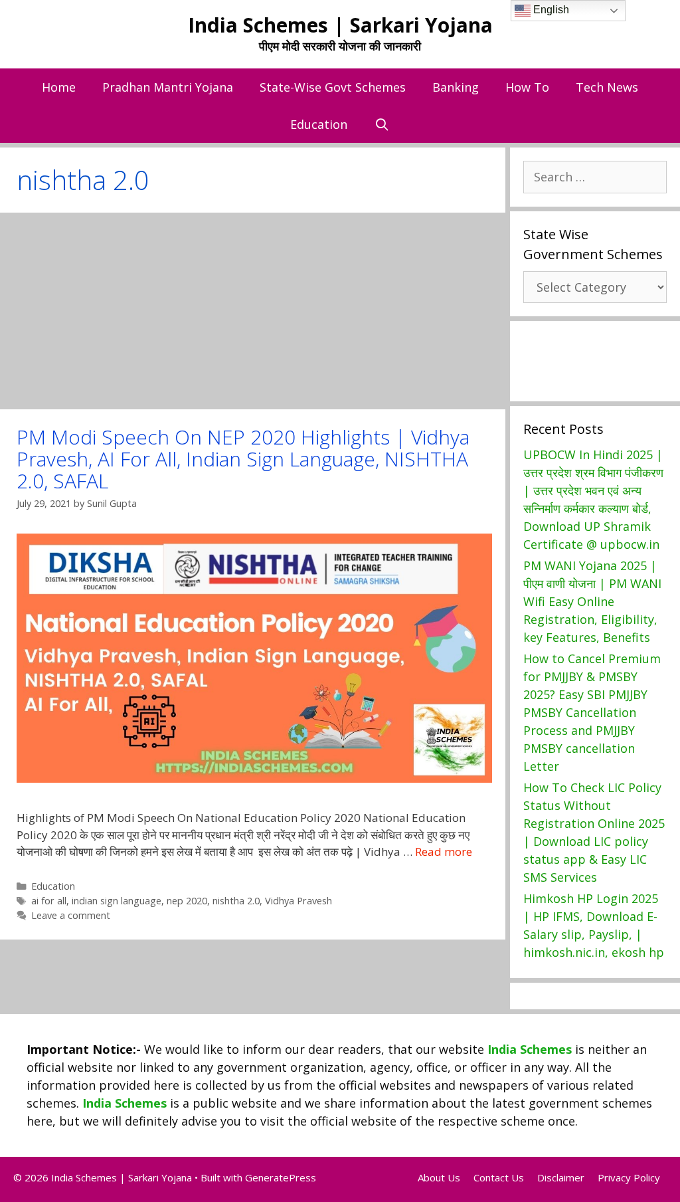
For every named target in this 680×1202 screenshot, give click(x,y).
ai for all (48, 900)
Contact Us (498, 1177)
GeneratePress (280, 1177)
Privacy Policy (629, 1177)
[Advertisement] (252, 311)
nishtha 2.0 (236, 900)
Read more (443, 851)
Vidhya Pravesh (298, 900)
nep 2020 (187, 900)
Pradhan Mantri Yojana (167, 87)
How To (527, 87)
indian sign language (116, 900)
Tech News (607, 87)
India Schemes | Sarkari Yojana (340, 25)
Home (59, 87)
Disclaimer (560, 1177)
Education (318, 124)
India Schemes (529, 1049)
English (550, 9)
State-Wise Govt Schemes (333, 87)
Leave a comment (70, 915)
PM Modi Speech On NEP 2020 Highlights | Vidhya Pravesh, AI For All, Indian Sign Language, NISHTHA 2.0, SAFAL (243, 458)
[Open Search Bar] (381, 124)
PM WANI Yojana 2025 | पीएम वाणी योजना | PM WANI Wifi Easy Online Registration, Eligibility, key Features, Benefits (592, 601)
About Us (439, 1177)
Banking (455, 87)
